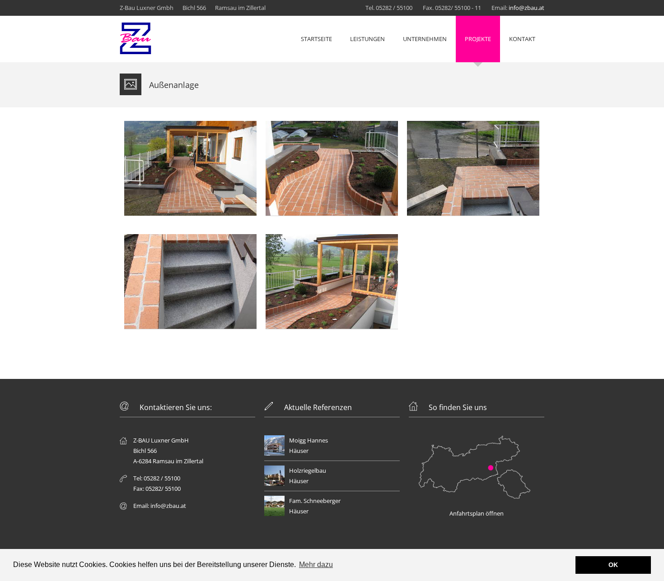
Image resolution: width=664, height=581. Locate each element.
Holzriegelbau (307, 470)
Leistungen (367, 39)
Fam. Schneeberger (315, 501)
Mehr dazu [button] (316, 564)
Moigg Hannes (308, 440)
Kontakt (522, 39)
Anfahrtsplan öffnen (476, 513)
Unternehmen (425, 39)
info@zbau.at (526, 8)
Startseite (316, 39)
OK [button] (613, 564)
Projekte (478, 39)
